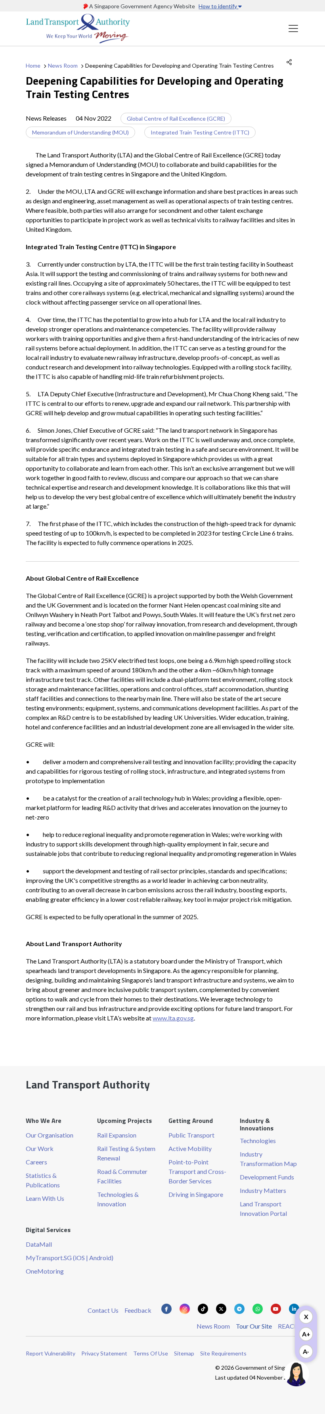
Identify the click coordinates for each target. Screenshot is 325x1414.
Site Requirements (223, 1353)
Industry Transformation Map (268, 1158)
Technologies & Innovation (118, 1199)
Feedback (137, 1310)
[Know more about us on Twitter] (221, 1309)
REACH (288, 1326)
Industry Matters (263, 1190)
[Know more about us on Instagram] (185, 1309)
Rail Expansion (116, 1135)
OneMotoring (45, 1271)
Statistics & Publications (43, 1180)
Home (33, 65)
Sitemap (184, 1353)
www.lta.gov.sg (173, 1018)
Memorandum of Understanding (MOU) (80, 132)
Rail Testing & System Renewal (126, 1153)
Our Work (40, 1148)
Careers (36, 1162)
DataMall (39, 1244)
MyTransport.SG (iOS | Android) (69, 1257)
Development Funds (267, 1177)
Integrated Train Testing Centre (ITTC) (200, 132)
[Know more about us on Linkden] (294, 1309)
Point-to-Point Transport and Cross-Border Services (197, 1171)
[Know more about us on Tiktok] (203, 1309)
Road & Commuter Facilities (122, 1176)
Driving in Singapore (195, 1194)
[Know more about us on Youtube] (276, 1309)
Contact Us (103, 1310)
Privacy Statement (104, 1353)
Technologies (258, 1140)
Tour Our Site (254, 1326)
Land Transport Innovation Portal (263, 1208)
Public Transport (191, 1135)
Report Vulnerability (50, 1353)
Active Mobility (190, 1148)
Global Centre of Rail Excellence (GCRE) (176, 118)
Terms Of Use (150, 1353)
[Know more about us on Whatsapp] (257, 1309)
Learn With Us (45, 1198)
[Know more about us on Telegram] (239, 1309)
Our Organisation (49, 1135)
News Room (63, 65)
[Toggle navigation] (293, 29)
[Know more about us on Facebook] (166, 1309)
